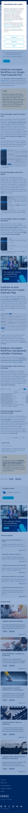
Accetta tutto (10, 12)
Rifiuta (18, 27)
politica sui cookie (8, 25)
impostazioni (9, 20)
